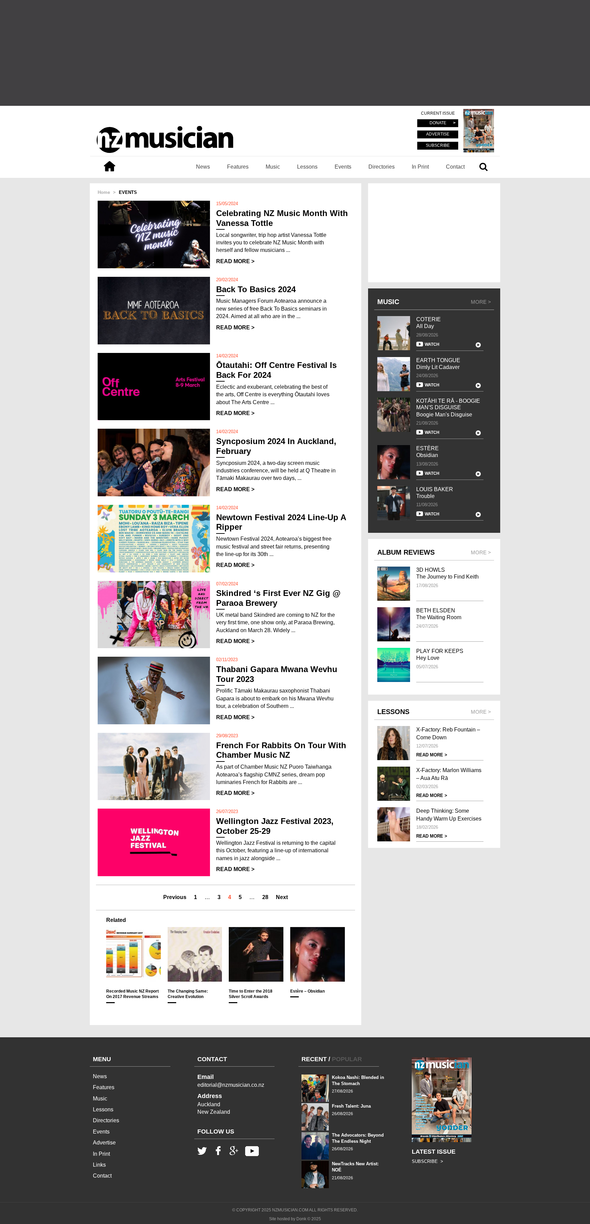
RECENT (314, 1059)
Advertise (104, 1142)
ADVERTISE (437, 134)
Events (343, 167)
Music (273, 167)
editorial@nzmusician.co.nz (230, 1085)
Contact (455, 167)
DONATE (438, 123)
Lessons (307, 167)
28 (265, 897)
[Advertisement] (295, 53)
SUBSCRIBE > (427, 1161)
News (203, 167)
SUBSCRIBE (438, 145)
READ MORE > (235, 261)
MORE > (481, 302)
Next (282, 897)
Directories (381, 167)
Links (99, 1165)
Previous (174, 897)
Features (238, 167)
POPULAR (347, 1059)
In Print (420, 167)
